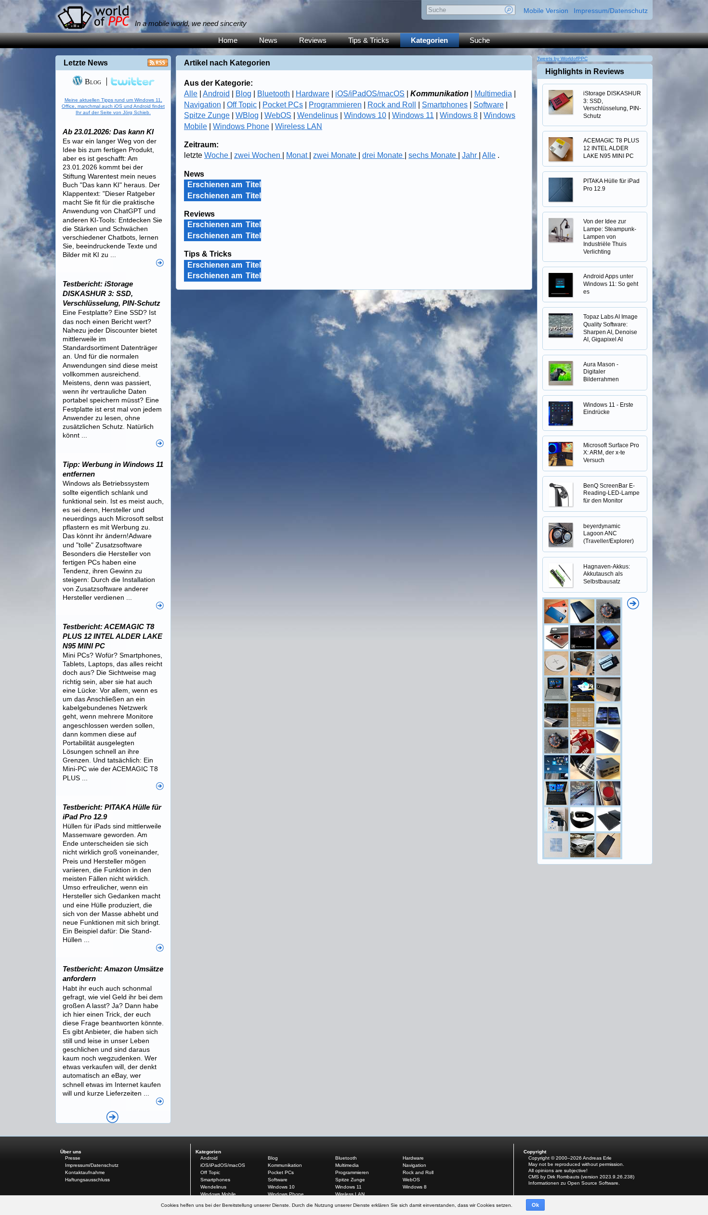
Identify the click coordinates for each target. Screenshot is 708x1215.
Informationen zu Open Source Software (573, 1183)
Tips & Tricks (368, 40)
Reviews (313, 40)
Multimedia (493, 94)
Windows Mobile (218, 1194)
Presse (72, 1158)
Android (216, 94)
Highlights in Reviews (584, 71)
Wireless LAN (298, 126)
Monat (297, 155)
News (268, 40)
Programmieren (335, 105)
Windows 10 (365, 115)
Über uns (70, 1151)
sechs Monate (433, 155)
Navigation (202, 105)
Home (227, 40)
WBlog (247, 115)
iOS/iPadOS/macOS (370, 94)
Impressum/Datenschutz (611, 10)
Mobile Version (546, 10)
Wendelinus (317, 115)
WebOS (277, 115)
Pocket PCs (282, 105)
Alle (190, 94)
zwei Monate (335, 155)
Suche (480, 40)
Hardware (312, 94)
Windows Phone (241, 126)
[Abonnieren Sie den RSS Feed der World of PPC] (157, 65)
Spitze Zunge (207, 115)
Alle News (112, 1117)
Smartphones (445, 105)
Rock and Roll (391, 105)
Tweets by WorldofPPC (562, 58)
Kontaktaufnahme (85, 1172)
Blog (243, 94)
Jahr (470, 155)
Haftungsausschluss (87, 1179)
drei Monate (383, 155)
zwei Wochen (258, 155)
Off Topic (242, 105)
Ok (535, 1205)
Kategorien (429, 40)
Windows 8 (459, 115)
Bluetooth (273, 94)
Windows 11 (413, 115)
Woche (217, 155)
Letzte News (86, 63)
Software (488, 105)
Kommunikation (285, 1165)
